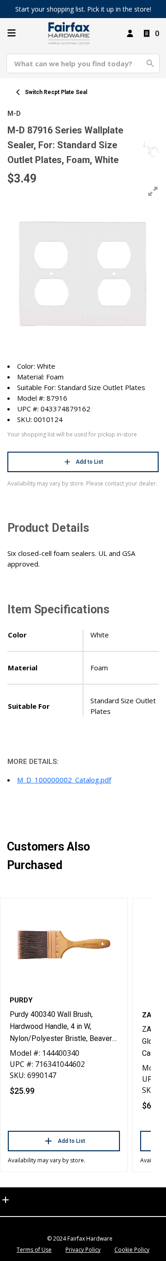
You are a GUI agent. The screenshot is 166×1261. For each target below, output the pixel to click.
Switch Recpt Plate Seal (56, 92)
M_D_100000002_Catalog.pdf (64, 779)
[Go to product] (64, 944)
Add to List (89, 462)
